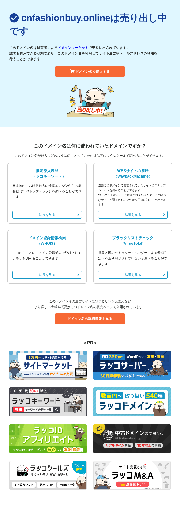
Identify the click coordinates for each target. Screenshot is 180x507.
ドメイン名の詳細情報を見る (90, 318)
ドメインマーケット (73, 48)
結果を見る (47, 215)
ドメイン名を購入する (92, 71)
